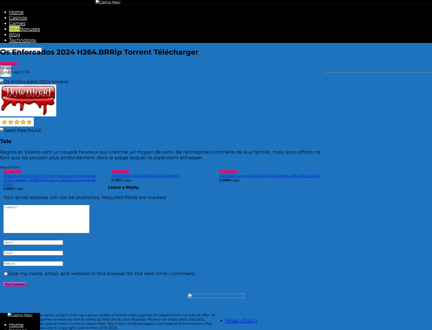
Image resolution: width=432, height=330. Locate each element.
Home (16, 12)
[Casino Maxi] (108, 2)
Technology (22, 40)
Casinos (18, 17)
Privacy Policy (241, 320)
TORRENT (9, 63)
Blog (14, 34)
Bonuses (30, 29)
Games (17, 23)
